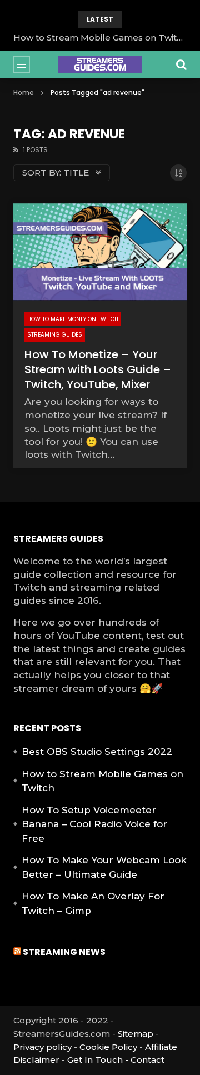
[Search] (181, 64)
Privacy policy (42, 1047)
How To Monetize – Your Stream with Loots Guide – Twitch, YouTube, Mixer (97, 369)
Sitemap (135, 1033)
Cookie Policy (108, 1047)
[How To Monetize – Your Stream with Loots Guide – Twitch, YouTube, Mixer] (100, 252)
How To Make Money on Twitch (72, 319)
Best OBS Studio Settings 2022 (97, 751)
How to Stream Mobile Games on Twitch (100, 37)
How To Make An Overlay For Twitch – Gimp (93, 903)
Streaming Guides (54, 335)
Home (23, 92)
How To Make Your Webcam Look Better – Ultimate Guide (104, 867)
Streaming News (64, 952)
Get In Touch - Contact (115, 1059)
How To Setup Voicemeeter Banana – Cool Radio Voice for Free (94, 824)
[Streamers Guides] (100, 64)
